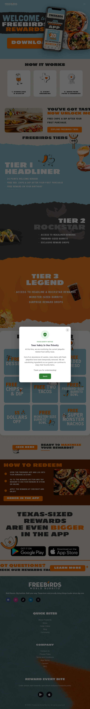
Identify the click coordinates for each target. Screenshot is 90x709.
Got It (45, 376)
